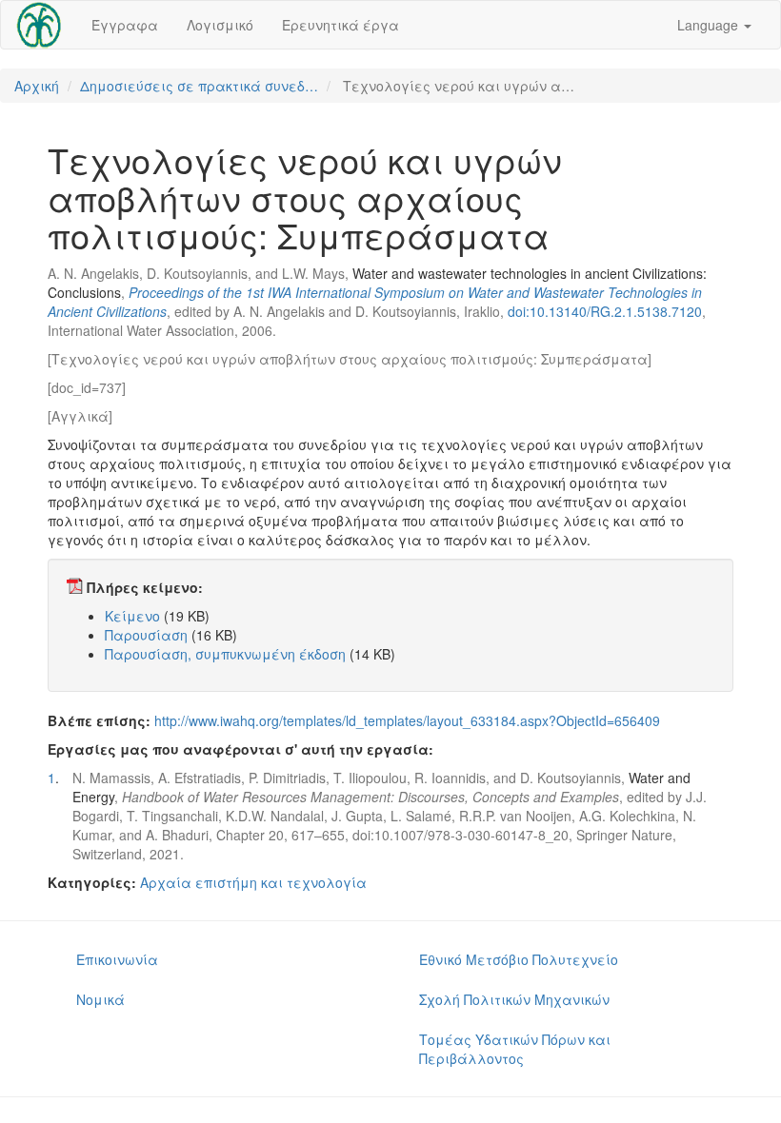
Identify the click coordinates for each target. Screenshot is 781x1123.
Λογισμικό (220, 24)
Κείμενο (132, 615)
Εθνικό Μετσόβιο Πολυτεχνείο (518, 959)
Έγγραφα (124, 24)
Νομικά (100, 999)
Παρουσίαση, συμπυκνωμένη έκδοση (225, 653)
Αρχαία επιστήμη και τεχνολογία (253, 882)
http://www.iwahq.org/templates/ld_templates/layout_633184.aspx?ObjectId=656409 (407, 720)
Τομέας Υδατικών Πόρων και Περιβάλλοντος (515, 1049)
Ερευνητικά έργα (340, 24)
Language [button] (709, 24)
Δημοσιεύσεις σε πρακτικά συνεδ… (199, 85)
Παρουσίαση (146, 634)
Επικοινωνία (117, 959)
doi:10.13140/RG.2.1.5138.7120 (605, 311)
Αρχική (36, 85)
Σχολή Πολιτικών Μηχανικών (514, 999)
